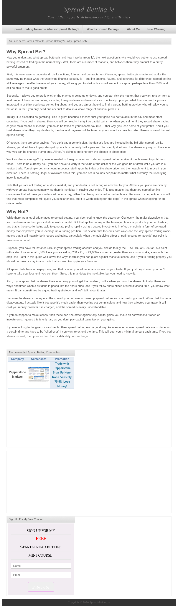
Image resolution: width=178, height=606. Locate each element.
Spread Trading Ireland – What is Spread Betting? (46, 29)
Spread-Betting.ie (89, 8)
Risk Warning (156, 29)
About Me (133, 29)
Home (29, 41)
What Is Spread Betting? (103, 29)
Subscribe (41, 587)
